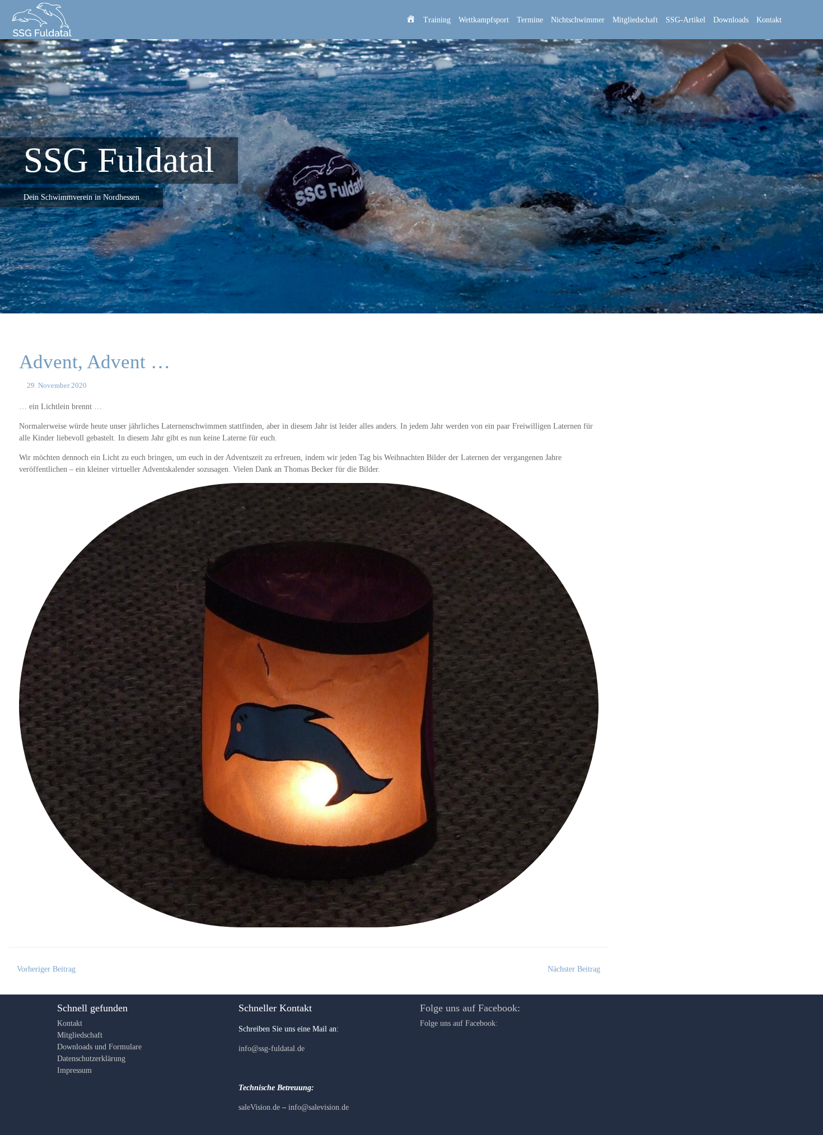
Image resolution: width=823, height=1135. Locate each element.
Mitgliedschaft (635, 20)
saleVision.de (259, 1107)
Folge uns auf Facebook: (470, 1008)
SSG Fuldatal (119, 160)
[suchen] (801, 20)
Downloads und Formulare (99, 1047)
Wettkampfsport (484, 20)
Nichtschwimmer (578, 20)
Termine (530, 20)
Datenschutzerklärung (91, 1058)
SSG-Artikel (685, 20)
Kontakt (769, 20)
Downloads (731, 20)
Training (437, 20)
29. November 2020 (57, 386)
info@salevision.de (318, 1107)
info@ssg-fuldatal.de (272, 1048)
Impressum (74, 1070)
